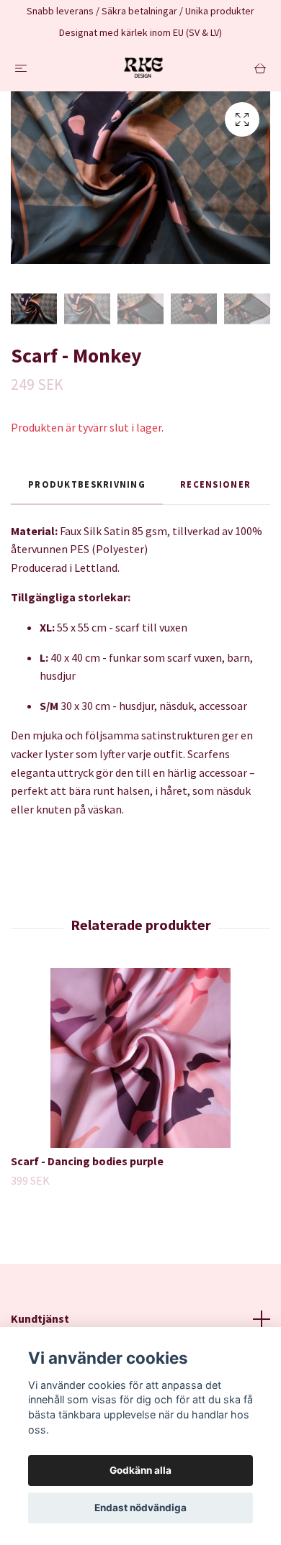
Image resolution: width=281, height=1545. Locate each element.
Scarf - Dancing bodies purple (87, 1161)
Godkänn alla (140, 1470)
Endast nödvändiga (140, 1507)
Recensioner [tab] (215, 484)
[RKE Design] (143, 67)
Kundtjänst (40, 1318)
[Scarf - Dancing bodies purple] (140, 1058)
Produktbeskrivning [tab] (87, 484)
